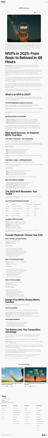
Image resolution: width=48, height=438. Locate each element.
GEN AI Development (16, 414)
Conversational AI (39, 410)
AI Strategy (15, 419)
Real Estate (26, 419)
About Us (3, 419)
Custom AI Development (17, 410)
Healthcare (26, 410)
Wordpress (38, 425)
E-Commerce (27, 414)
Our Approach (4, 410)
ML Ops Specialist (39, 419)
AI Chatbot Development (17, 412)
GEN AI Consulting (16, 421)
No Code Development (39, 423)
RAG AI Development (16, 423)
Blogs (2, 414)
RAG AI (37, 412)
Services (3, 412)
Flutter (37, 430)
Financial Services (27, 412)
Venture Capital (27, 423)
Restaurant (26, 421)
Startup (26, 408)
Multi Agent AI (38, 414)
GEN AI (37, 408)
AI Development (15, 408)
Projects (3, 408)
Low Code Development (40, 421)
